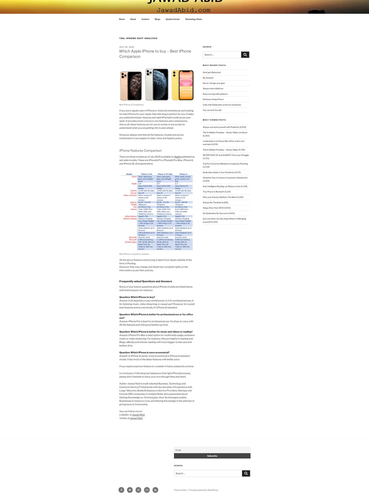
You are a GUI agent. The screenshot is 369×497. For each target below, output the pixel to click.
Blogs (157, 19)
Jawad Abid (138, 414)
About (133, 19)
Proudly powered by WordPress (203, 490)
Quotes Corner (173, 19)
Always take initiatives (213, 88)
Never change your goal (214, 83)
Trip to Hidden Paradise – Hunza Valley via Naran (225, 132)
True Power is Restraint (213, 191)
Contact (145, 19)
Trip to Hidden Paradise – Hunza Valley (220, 149)
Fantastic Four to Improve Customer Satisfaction (225, 177)
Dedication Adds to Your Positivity (218, 172)
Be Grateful (208, 78)
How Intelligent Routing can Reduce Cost (221, 186)
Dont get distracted (212, 72)
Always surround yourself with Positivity (221, 127)
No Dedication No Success (215, 213)
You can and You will (212, 110)
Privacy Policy (180, 490)
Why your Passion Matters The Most (219, 197)
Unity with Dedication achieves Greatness (222, 104)
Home (122, 19)
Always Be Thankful (212, 202)
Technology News (193, 19)
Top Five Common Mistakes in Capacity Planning (225, 163)
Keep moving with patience (215, 94)
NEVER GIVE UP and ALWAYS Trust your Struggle (226, 155)
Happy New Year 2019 (213, 208)
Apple (177, 156)
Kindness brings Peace (213, 99)
